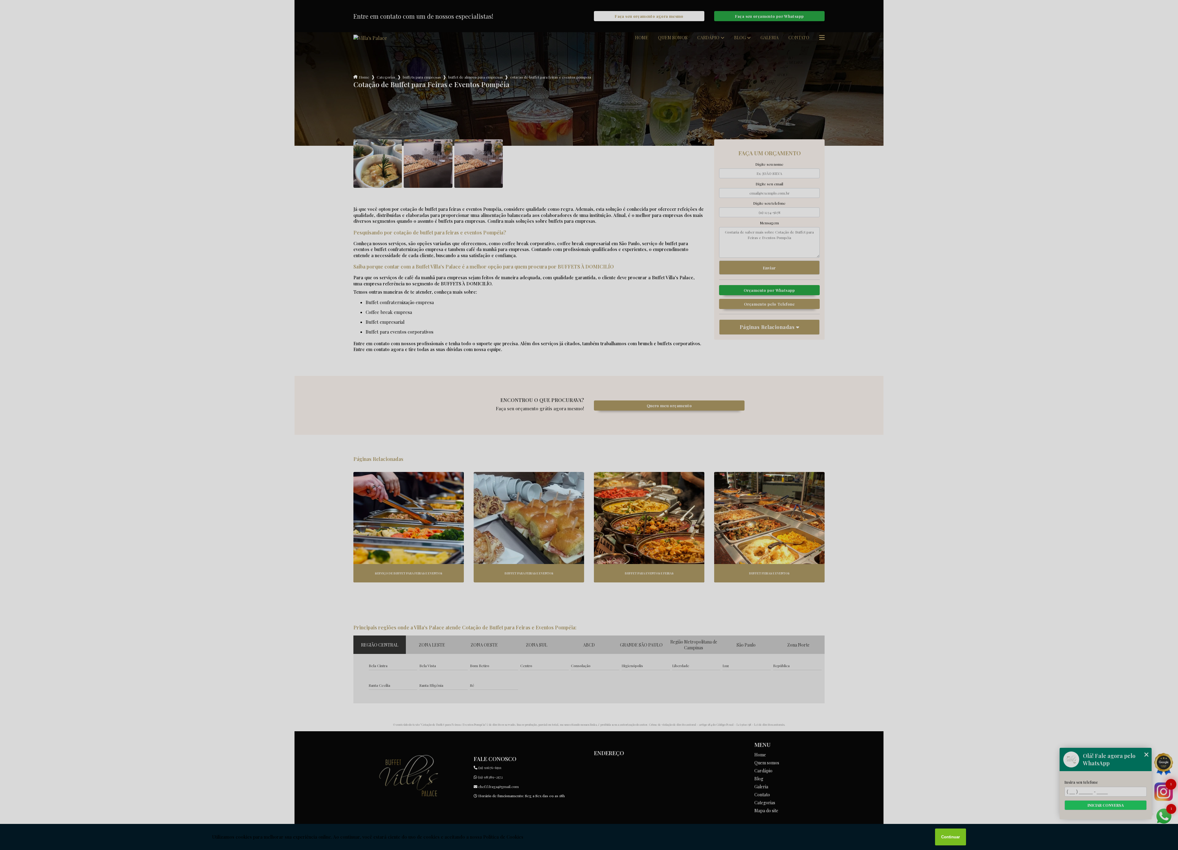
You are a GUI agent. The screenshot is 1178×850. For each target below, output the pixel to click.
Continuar (950, 837)
